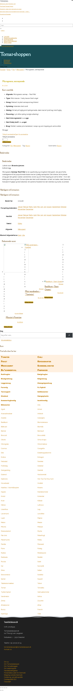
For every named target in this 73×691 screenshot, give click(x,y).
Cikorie (3, 440)
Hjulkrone (4, 479)
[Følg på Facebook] (5, 652)
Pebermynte (5, 540)
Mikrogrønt (20, 70)
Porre (3, 548)
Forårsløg (4, 466)
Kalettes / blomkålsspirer (10, 488)
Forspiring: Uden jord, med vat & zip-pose (10, 9)
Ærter (39, 605)
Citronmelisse (42, 444)
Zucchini (40, 601)
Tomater (5, 357)
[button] (15, 134)
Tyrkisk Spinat (6, 592)
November (21, 209)
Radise (3, 553)
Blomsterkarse (42, 422)
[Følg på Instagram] (9, 652)
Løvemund (5, 514)
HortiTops (4, 614)
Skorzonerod (5, 575)
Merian (39, 522)
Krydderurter (44, 361)
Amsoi (39, 409)
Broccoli (4, 435)
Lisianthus (4, 509)
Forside (2, 70)
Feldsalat (4, 461)
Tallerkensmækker (7, 583)
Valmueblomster (43, 592)
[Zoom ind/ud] (1, 687)
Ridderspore (41, 553)
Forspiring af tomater (5, 14)
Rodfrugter (5, 374)
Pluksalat (40, 544)
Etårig (20, 223)
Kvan (2, 501)
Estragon (40, 457)
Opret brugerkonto (10, 38)
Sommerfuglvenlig (8, 400)
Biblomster (5, 405)
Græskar (40, 466)
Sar (2, 566)
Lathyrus (40, 505)
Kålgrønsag (42, 379)
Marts (31, 207)
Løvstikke (40, 514)
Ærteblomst (5, 605)
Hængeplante (43, 396)
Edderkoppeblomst (44, 453)
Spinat (3, 579)
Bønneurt (40, 431)
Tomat (3, 588)
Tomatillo (40, 588)
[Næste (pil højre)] (2, 690)
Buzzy (28, 146)
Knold (3, 496)
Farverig (4, 387)
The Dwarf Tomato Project (6, 6)
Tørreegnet (5, 392)
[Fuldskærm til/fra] (2, 687)
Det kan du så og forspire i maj (8, 3)
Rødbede (4, 557)
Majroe (39, 518)
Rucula (3, 561)
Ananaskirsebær (6, 414)
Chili (39, 357)
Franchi (39, 609)
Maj (38, 207)
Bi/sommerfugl (9, 370)
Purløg (39, 548)
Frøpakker (42, 370)
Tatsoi (39, 583)
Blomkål (40, 427)
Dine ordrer (8, 43)
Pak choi (4, 535)
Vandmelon (5, 596)
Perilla (39, 540)
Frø (13, 70)
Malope (40, 527)
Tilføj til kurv (6, 142)
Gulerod (4, 474)
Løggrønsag (6, 383)
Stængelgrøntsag (44, 383)
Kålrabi (39, 501)
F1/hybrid (41, 387)
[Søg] (69, 335)
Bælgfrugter (42, 374)
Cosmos (4, 448)
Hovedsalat (5, 483)
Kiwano (40, 488)
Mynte (39, 531)
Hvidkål (40, 483)
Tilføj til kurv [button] (8, 327)
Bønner (3, 431)
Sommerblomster (45, 365)
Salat (39, 561)
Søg (1, 331)
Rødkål (39, 557)
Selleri (39, 570)
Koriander (40, 496)
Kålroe (3, 505)
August (49, 207)
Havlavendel (41, 474)
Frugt (4, 361)
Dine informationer (10, 41)
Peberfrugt (41, 535)
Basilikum (4, 422)
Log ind (6, 36)
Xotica (39, 596)
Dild (2, 453)
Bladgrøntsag (6, 379)
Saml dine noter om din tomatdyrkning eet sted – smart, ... (15, 11)
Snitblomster (42, 392)
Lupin (3, 518)
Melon (3, 522)
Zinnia (3, 601)
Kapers (3, 492)
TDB (39, 614)
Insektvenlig (42, 400)
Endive (3, 457)
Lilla (23, 235)
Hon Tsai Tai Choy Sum (45, 479)
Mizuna (3, 527)
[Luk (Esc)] (6, 687)
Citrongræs (5, 444)
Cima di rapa (41, 440)
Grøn (19, 235)
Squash (40, 579)
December (29, 209)
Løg (38, 509)
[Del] (4, 687)
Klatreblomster (42, 492)
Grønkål (40, 470)
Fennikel (40, 461)
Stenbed (4, 396)
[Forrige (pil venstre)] (1, 690)
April (34, 207)
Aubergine (41, 418)
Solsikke (40, 575)
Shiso (3, 570)
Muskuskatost (6, 531)
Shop (9, 70)
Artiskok (40, 414)
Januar (20, 207)
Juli (45, 207)
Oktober (63, 207)
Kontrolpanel (8, 39)
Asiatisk (3, 418)
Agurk (3, 409)
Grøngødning (5, 470)
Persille (3, 544)
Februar (25, 207)
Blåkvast (4, 427)
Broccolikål (41, 435)
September (56, 207)
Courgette (41, 448)
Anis (38, 405)
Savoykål (40, 566)
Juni (41, 207)
